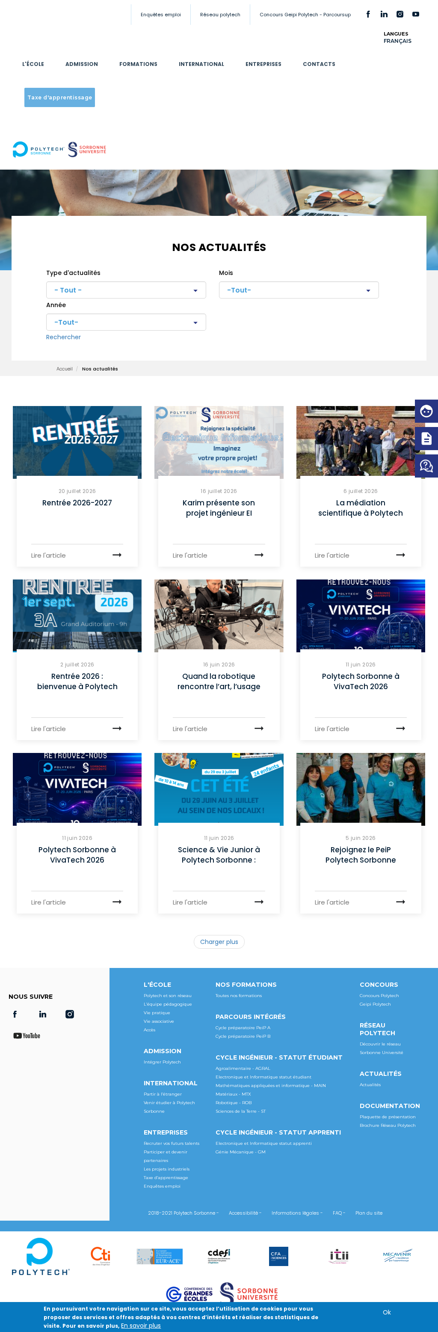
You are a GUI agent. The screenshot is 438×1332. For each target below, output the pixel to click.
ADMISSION (81, 64)
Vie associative (159, 1021)
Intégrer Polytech (162, 1062)
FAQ (337, 1213)
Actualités (370, 1084)
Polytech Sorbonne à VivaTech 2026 (361, 681)
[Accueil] (62, 149)
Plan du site (368, 1213)
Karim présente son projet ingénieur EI (219, 508)
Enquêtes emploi (161, 14)
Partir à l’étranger (163, 1094)
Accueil (64, 368)
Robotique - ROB (234, 1102)
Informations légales (295, 1213)
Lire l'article (48, 555)
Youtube (415, 14)
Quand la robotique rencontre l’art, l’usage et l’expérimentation (219, 682)
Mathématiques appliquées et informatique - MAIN (271, 1085)
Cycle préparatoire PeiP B (243, 1036)
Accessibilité (243, 1213)
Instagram (400, 14)
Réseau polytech (220, 14)
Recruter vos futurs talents (171, 1143)
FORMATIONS (138, 64)
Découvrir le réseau (380, 1044)
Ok (387, 1312)
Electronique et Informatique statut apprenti (264, 1143)
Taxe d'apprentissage (59, 97)
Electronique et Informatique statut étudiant (263, 1077)
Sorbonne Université (381, 1052)
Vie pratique (157, 1012)
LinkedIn (384, 14)
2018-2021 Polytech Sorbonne (181, 1213)
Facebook (368, 14)
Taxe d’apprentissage (166, 1177)
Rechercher (63, 337)
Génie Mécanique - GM (241, 1152)
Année (56, 305)
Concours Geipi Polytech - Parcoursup (305, 14)
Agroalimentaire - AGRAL (243, 1068)
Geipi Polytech (375, 1004)
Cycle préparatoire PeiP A (243, 1027)
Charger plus (219, 942)
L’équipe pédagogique (168, 1004)
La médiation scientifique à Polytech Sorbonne (360, 509)
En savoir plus (141, 1325)
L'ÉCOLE (33, 64)
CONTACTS (319, 64)
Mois (226, 273)
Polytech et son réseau (168, 995)
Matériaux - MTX (233, 1094)
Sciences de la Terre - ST (241, 1111)
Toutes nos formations (239, 995)
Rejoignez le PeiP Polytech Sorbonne (361, 855)
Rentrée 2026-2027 (77, 503)
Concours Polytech (379, 995)
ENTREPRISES (263, 64)
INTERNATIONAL (201, 64)
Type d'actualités (73, 273)
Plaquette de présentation (388, 1117)
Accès (149, 1030)
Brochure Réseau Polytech (388, 1125)
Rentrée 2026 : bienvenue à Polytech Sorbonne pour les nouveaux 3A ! (77, 682)
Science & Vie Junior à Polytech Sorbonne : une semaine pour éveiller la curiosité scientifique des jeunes (218, 856)
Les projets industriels (166, 1169)
